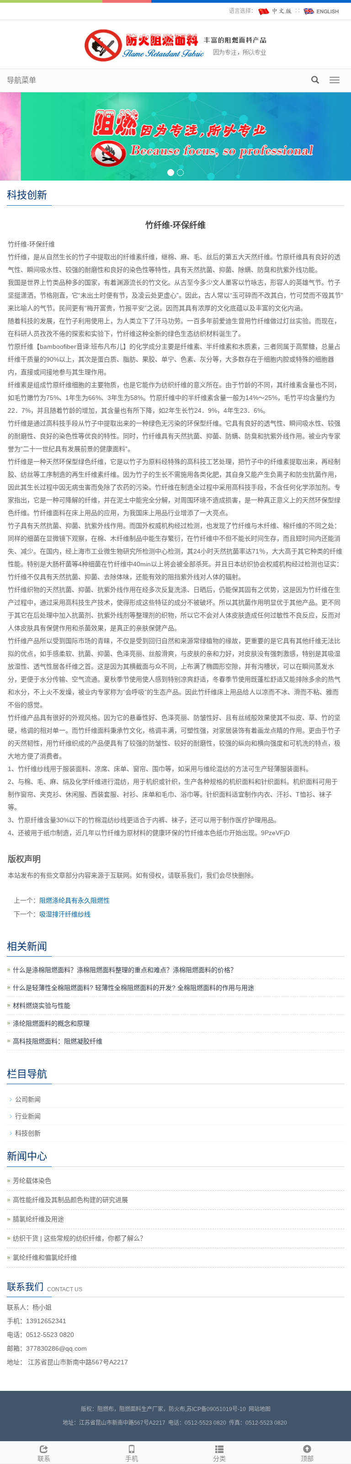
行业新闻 (28, 1116)
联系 (43, 1458)
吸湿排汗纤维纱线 (64, 914)
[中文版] (275, 11)
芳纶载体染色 (32, 1180)
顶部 (307, 1458)
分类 (219, 1458)
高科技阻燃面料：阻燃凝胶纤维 (57, 1041)
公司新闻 (28, 1099)
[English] (321, 11)
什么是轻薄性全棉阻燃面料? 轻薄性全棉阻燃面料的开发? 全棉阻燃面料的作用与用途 (133, 987)
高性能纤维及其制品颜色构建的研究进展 (70, 1199)
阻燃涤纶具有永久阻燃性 (74, 900)
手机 (131, 1458)
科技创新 (28, 1133)
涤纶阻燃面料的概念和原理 (51, 1023)
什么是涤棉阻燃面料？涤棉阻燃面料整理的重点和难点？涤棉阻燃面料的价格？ (125, 970)
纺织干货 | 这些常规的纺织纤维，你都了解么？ (79, 1238)
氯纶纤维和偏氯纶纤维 (45, 1257)
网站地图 (260, 1409)
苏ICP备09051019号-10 (216, 1409)
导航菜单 (21, 80)
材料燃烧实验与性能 (41, 1005)
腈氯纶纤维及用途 (38, 1219)
